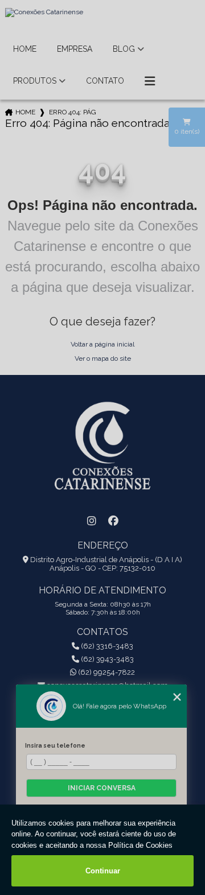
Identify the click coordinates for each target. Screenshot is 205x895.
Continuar (102, 871)
